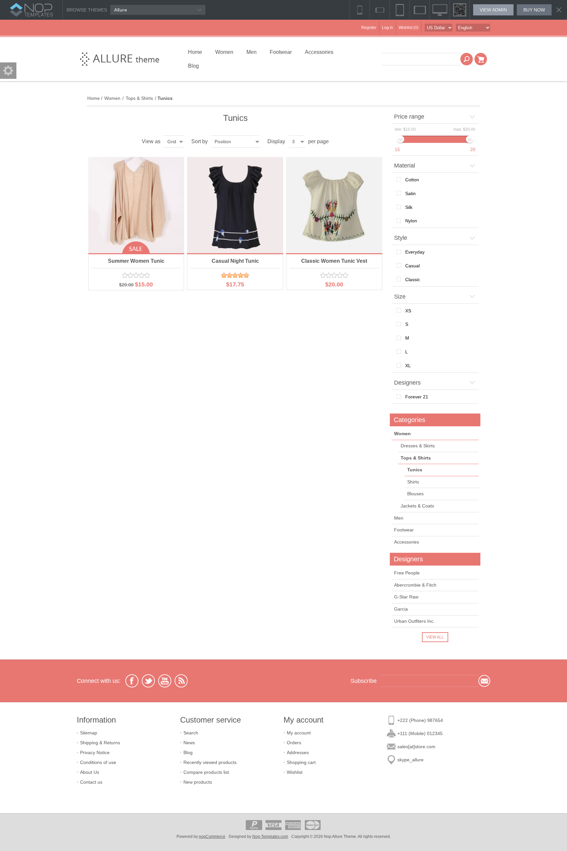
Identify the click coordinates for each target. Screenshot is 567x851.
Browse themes (87, 9)
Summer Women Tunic (136, 261)
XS (408, 310)
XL (408, 365)
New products (197, 782)
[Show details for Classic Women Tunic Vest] (334, 205)
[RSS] (181, 680)
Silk (408, 207)
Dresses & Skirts (418, 445)
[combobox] (421, 59)
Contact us (91, 782)
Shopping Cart (480, 59)
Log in (387, 27)
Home (93, 98)
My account (299, 732)
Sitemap (88, 732)
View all (435, 637)
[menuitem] (128, 733)
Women (402, 433)
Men (398, 518)
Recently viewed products (210, 762)
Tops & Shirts (416, 457)
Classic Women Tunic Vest (334, 261)
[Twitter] (148, 680)
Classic (412, 279)
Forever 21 (416, 396)
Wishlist (295, 772)
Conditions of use (98, 762)
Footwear (404, 529)
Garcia (401, 609)
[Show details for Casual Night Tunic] (235, 205)
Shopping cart (301, 762)
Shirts (413, 481)
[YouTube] (164, 680)
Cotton (412, 179)
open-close (8, 70)
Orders (294, 742)
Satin (410, 193)
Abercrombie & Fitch (415, 585)
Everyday (415, 252)
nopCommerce (212, 836)
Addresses (298, 752)
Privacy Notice (95, 752)
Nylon (411, 220)
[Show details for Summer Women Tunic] (136, 205)
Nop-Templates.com (270, 836)
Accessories (406, 542)
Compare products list (206, 772)
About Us (89, 772)
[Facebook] (131, 680)
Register (368, 27)
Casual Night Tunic (235, 261)
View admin (493, 9)
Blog (188, 752)
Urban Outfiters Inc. (414, 621)
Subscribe (484, 681)
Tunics (414, 469)
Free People (407, 572)
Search (466, 59)
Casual (412, 265)
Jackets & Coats (417, 505)
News (189, 742)
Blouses (415, 493)
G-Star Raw (406, 596)
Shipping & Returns (100, 742)
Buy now (534, 9)
